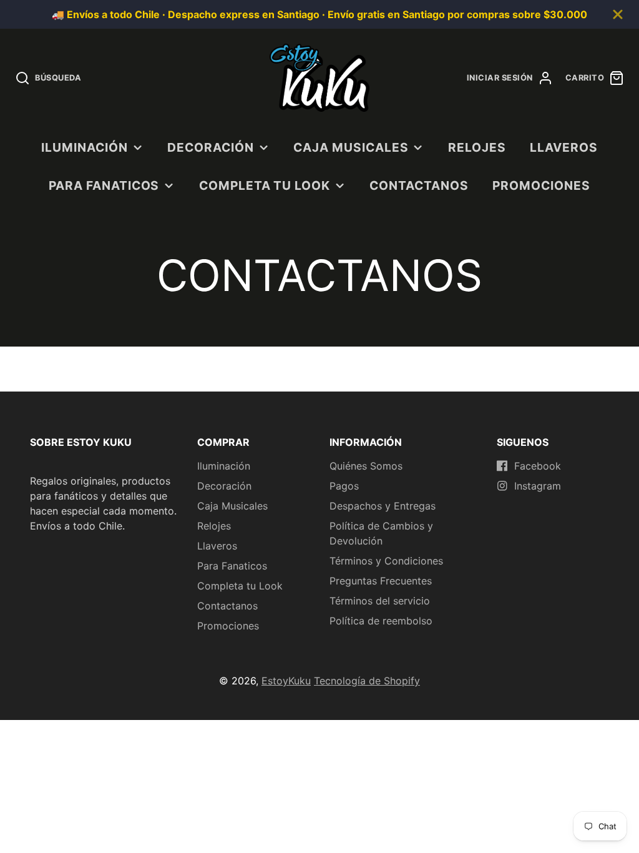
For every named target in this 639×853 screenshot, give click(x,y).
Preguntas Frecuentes (380, 580)
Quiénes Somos (365, 466)
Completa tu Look (264, 185)
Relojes (477, 147)
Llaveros (564, 147)
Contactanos (419, 185)
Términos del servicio (379, 600)
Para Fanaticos (104, 185)
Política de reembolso (380, 620)
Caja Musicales (350, 147)
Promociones (541, 185)
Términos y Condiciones (386, 561)
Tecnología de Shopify (367, 680)
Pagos (344, 486)
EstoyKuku (286, 680)
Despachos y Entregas (382, 506)
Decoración (210, 147)
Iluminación (84, 147)
